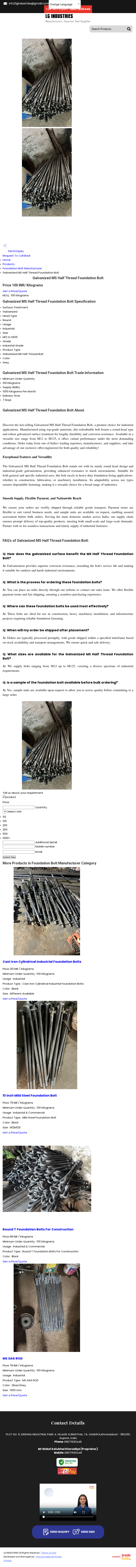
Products (9, 264)
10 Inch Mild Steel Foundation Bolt (30, 1095)
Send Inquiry (15, 251)
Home (7, 260)
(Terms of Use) (48, 1552)
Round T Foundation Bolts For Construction (38, 1229)
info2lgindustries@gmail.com (29, 3)
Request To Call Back (16, 255)
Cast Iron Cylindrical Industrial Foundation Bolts (42, 962)
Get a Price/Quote (15, 291)
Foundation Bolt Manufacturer (22, 268)
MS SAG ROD (13, 1358)
